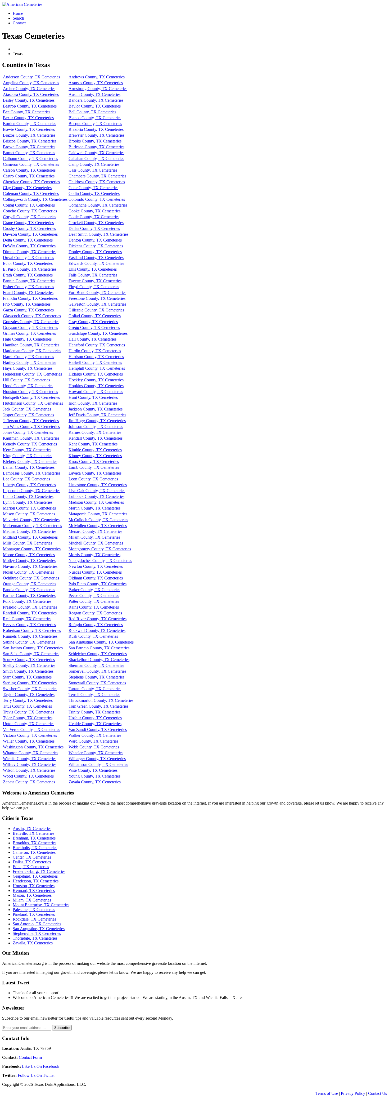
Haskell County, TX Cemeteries (95, 362)
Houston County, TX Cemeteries (30, 391)
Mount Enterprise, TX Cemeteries (41, 905)
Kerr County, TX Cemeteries (27, 450)
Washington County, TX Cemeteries (33, 747)
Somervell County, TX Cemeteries (97, 671)
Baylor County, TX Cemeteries (95, 106)
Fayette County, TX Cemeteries (95, 281)
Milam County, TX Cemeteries (94, 537)
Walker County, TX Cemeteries (95, 735)
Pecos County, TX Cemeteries (94, 595)
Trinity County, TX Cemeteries (94, 712)
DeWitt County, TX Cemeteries (29, 246)
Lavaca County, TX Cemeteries (95, 473)
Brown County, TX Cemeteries (29, 147)
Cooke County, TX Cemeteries (94, 211)
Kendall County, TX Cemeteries (96, 438)
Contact (19, 23)
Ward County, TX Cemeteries (93, 741)
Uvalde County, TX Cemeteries (95, 723)
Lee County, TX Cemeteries (26, 479)
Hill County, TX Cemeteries (26, 380)
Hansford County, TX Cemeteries (97, 345)
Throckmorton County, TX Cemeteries (101, 700)
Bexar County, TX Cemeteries (28, 117)
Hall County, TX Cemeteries (92, 339)
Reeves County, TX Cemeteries (29, 624)
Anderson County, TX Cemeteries (31, 77)
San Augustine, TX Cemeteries (39, 928)
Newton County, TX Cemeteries (96, 566)
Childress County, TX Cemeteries (97, 182)
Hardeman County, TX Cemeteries (32, 351)
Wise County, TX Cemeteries (93, 770)
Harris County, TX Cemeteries (28, 356)
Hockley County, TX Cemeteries (96, 380)
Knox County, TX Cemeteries (94, 461)
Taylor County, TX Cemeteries (29, 694)
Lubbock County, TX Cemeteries (96, 496)
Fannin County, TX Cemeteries (29, 281)
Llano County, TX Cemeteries (28, 496)
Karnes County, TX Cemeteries (95, 432)
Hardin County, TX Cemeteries (95, 351)
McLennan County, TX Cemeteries (32, 525)
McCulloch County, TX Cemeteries (98, 519)
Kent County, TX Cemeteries (93, 444)
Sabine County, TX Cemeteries (29, 642)
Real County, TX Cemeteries (27, 619)
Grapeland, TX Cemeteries (35, 876)
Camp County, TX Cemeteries (94, 164)
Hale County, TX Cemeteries (27, 339)
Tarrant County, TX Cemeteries (95, 688)
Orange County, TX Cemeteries (29, 584)
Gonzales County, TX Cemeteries (31, 321)
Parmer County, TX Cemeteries (29, 595)
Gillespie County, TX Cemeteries (96, 310)
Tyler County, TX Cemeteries (27, 718)
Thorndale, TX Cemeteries (35, 938)
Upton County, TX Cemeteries (28, 723)
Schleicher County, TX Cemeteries (98, 653)
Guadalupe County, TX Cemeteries (98, 333)
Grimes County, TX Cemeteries (29, 333)
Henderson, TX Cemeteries (35, 881)
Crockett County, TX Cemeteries (96, 222)
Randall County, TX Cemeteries (30, 613)
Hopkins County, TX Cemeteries (96, 385)
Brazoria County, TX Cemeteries (96, 129)
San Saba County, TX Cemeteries (31, 653)
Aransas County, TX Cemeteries (96, 83)
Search (18, 18)
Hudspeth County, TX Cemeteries (31, 397)
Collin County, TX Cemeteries (94, 193)
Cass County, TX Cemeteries (93, 170)
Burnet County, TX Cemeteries (29, 152)
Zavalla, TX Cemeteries (33, 943)
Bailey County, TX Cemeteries (29, 100)
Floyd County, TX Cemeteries (94, 286)
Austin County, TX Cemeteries (94, 94)
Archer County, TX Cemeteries (29, 88)
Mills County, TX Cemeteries (27, 543)
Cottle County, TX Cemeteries (94, 217)
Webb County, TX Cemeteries (94, 747)
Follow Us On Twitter (36, 1075)
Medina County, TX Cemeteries (29, 531)
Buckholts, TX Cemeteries (35, 847)
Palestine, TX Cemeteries (34, 909)
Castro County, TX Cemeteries (29, 176)
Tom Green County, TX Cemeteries (98, 706)
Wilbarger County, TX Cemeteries (97, 758)
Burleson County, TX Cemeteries (96, 147)
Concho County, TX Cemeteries (30, 211)
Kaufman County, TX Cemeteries (31, 438)
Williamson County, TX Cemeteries (98, 764)
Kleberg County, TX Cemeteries (30, 461)
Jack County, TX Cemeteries (27, 409)
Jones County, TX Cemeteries (28, 432)
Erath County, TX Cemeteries (28, 275)
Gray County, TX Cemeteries (93, 321)
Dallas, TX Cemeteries (32, 862)
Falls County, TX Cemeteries (93, 275)
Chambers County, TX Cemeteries (97, 176)
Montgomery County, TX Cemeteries (100, 549)
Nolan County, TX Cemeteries (28, 572)
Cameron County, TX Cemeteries (31, 164)
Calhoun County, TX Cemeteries (30, 158)
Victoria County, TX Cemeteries (30, 735)
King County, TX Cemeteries (27, 455)
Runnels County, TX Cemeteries (30, 636)
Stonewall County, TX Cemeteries (97, 683)
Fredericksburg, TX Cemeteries (39, 871)
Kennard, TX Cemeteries (34, 890)
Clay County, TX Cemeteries (27, 187)
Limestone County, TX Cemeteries (98, 485)
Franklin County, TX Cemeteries (30, 298)
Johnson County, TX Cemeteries (96, 426)
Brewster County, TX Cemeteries (96, 135)
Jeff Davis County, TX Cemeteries (97, 415)
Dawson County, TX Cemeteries (30, 234)
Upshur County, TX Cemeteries (95, 718)
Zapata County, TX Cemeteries (29, 782)
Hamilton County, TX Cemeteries (31, 345)
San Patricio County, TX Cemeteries (99, 648)
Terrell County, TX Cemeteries (94, 694)
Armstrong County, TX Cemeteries (98, 88)
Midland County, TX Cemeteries (30, 537)
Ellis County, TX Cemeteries (93, 269)
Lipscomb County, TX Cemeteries (31, 490)
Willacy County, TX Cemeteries (29, 764)
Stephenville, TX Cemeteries (37, 933)
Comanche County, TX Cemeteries (98, 205)
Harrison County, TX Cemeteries (96, 356)
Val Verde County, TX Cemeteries (31, 729)
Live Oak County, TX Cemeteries (97, 490)
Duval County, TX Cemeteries (28, 257)
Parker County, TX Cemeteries (94, 589)
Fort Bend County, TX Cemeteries (97, 292)
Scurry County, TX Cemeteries (29, 659)
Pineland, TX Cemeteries (34, 914)
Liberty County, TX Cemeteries (29, 485)
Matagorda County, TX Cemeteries (98, 514)
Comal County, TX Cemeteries (29, 205)
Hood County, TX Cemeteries (28, 385)
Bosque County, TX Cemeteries (95, 123)
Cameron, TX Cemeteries (34, 852)
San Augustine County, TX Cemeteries (101, 642)
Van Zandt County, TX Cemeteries (98, 729)
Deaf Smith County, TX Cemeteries (98, 234)
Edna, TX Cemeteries (31, 866)
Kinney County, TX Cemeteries (95, 455)
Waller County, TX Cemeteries (29, 741)
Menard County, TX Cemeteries (95, 531)
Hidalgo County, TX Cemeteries (96, 374)
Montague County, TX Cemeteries (32, 549)
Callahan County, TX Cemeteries (96, 158)
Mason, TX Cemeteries (32, 895)
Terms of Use (326, 1093)
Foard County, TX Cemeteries (28, 292)
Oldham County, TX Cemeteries (96, 578)
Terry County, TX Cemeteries (28, 700)
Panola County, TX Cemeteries (29, 589)
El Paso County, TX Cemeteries (29, 269)
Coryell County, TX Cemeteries (29, 217)
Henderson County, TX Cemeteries (32, 374)
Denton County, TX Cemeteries (95, 240)
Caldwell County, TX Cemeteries (96, 152)
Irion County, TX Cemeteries (93, 403)
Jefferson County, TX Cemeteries (31, 420)
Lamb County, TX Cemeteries (94, 467)
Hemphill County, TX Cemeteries (97, 368)
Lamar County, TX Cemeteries (29, 467)
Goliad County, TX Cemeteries (95, 316)
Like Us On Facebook (40, 1066)
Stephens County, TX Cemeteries (96, 677)
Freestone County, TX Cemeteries (97, 298)
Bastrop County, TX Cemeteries (30, 106)
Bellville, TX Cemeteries (33, 833)
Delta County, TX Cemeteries (28, 240)
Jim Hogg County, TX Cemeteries (97, 420)
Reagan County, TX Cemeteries (95, 613)
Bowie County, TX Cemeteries (29, 129)
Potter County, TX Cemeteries (94, 601)
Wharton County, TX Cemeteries (30, 753)
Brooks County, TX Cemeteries (95, 141)
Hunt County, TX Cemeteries (93, 397)
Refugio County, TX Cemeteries (96, 624)
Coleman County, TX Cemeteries (31, 193)
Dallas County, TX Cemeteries (94, 228)
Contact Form (30, 1057)
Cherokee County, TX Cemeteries (31, 182)
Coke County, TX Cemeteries (93, 187)
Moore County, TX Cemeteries (29, 554)
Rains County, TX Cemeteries (94, 607)
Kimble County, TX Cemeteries (95, 450)
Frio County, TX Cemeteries (27, 304)
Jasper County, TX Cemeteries (28, 415)
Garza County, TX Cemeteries (28, 310)
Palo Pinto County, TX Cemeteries (97, 584)
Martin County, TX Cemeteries (94, 508)
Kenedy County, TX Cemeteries (30, 444)
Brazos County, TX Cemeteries (29, 135)
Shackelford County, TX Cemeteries (99, 659)
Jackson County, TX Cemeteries (96, 409)
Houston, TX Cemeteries (34, 885)
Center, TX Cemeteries (32, 857)
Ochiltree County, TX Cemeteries (31, 578)
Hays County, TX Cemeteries (27, 368)
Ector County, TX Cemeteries (28, 263)
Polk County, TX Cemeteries (27, 601)
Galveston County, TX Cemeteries (97, 304)
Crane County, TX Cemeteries (28, 222)
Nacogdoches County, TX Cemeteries (100, 560)
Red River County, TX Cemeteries (97, 619)
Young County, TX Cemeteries (94, 776)
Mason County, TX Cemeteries (29, 514)
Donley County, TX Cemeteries (95, 251)
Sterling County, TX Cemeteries (30, 683)
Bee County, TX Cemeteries (26, 112)
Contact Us (377, 1093)
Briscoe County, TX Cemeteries (29, 141)
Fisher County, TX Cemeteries (28, 286)
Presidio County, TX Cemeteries (30, 607)
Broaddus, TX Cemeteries (34, 843)
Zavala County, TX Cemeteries (95, 782)
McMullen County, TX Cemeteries (98, 525)
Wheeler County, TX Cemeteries (96, 753)
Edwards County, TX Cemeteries (96, 263)
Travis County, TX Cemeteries (28, 712)
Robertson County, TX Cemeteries (32, 630)
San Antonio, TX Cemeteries (37, 924)
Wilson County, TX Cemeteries (29, 770)
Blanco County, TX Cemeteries (95, 117)
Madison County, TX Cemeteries (96, 502)
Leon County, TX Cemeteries (93, 479)
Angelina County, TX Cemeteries (31, 83)
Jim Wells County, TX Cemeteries (31, 426)
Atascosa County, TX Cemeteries (31, 94)
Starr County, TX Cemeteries (27, 677)
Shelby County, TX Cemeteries (29, 665)
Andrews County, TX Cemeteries (97, 77)
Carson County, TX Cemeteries (29, 170)
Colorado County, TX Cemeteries (97, 199)
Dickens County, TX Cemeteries (96, 246)
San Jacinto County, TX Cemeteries (33, 648)
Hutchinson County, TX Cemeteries (33, 403)
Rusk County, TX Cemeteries (93, 636)
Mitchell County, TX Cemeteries (96, 543)
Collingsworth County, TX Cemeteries (35, 199)
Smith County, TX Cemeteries (28, 671)
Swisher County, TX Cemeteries (30, 688)
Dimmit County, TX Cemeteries (29, 251)
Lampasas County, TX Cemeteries (31, 473)
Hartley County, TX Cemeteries (29, 362)
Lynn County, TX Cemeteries (27, 502)
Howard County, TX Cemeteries (96, 391)
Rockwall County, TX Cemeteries (97, 630)
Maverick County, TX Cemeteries (31, 519)
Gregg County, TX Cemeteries (94, 327)
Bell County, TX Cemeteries (92, 112)
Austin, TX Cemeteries (32, 828)
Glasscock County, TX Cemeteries (32, 316)
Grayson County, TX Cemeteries (30, 327)
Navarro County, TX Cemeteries (30, 566)
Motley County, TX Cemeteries (29, 560)
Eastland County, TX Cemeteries (96, 257)
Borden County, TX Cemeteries (29, 123)
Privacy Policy (353, 1093)
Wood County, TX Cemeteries (28, 776)
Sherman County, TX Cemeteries (96, 665)
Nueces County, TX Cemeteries (95, 572)
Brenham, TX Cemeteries (34, 838)
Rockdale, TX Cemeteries (34, 919)
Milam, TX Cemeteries (32, 900)
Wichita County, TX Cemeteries (29, 758)
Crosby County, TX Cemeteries (29, 228)
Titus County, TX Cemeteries (27, 706)
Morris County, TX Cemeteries (94, 554)
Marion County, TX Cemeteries (29, 508)
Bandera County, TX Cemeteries (96, 100)
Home (18, 13)
